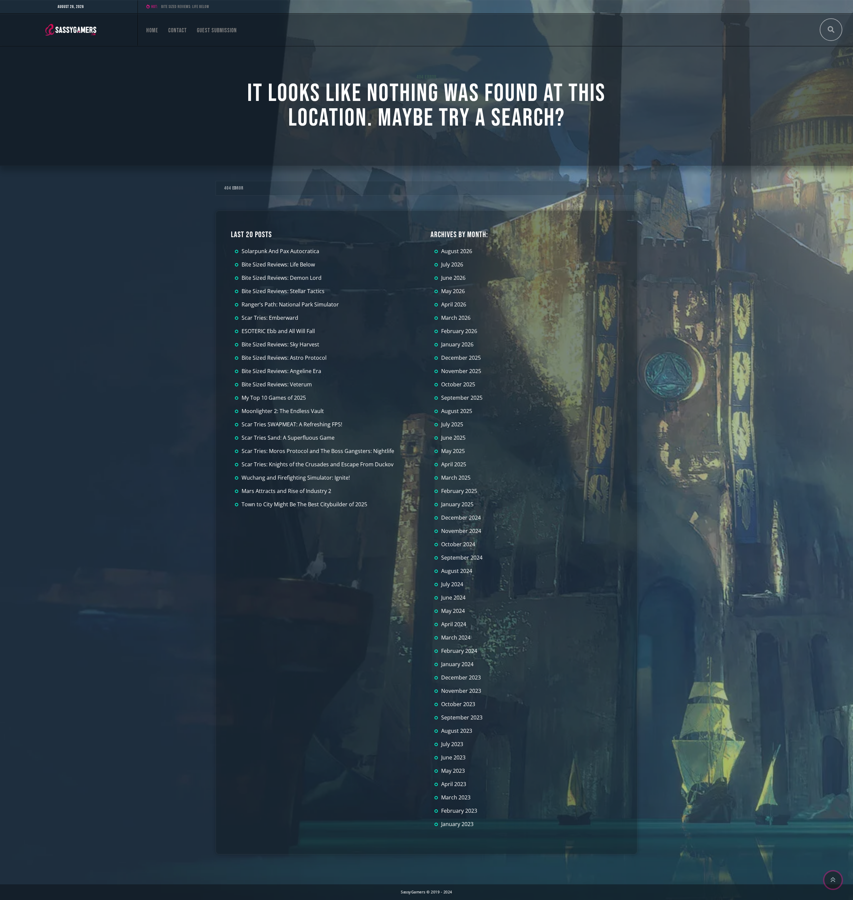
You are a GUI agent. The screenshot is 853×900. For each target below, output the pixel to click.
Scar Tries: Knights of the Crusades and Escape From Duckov (318, 464)
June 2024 (453, 597)
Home (152, 30)
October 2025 (458, 384)
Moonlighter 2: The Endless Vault (283, 411)
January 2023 (457, 824)
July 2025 (452, 424)
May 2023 (453, 770)
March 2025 (455, 477)
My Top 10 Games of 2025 (274, 397)
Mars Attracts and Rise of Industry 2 (286, 491)
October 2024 (458, 544)
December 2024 (461, 517)
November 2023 (461, 690)
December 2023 (461, 677)
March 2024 (455, 637)
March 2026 (455, 317)
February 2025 (459, 491)
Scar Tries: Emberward (270, 317)
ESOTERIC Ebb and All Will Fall (278, 331)
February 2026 (459, 331)
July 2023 (452, 744)
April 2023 (453, 784)
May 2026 (453, 291)
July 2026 (452, 264)
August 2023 (456, 730)
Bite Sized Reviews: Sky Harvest (280, 344)
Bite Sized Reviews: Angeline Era (281, 371)
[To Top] (833, 880)
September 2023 (461, 717)
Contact (177, 30)
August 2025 (456, 411)
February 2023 (459, 810)
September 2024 (461, 557)
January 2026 (457, 344)
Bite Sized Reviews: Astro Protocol (284, 357)
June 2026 (453, 277)
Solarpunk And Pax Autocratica (280, 251)
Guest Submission (217, 30)
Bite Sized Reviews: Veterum (277, 384)
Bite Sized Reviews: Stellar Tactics (283, 291)
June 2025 (453, 437)
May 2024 (453, 611)
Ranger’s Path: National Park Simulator (290, 304)
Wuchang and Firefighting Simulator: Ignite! (296, 477)
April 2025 (453, 464)
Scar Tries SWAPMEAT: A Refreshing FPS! (292, 424)
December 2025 (461, 357)
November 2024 (461, 531)
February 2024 (459, 651)
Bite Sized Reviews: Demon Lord (186, 6)
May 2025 (453, 451)
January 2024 (457, 664)
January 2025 (457, 504)
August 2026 (456, 251)
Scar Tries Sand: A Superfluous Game (288, 437)
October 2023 (458, 704)
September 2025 (461, 397)
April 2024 (453, 624)
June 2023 (453, 757)
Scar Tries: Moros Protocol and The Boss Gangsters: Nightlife (318, 451)
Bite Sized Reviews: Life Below (278, 264)
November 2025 (461, 371)
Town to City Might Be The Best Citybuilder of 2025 (304, 504)
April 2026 (453, 304)
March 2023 (455, 797)
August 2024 (456, 571)
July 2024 (452, 584)
